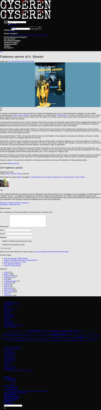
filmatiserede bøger (7, 338)
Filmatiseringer (13, 32)
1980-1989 (15, 332)
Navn (2, 230)
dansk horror (60, 334)
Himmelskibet (9, 358)
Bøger (1, 51)
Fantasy (95, 335)
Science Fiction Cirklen (13, 174)
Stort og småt (8, 292)
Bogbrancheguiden (10, 309)
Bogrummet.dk (13, 163)
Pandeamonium (62, 115)
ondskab (88, 338)
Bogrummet (8, 311)
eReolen (7, 313)
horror (39, 338)
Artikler (6, 272)
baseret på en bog (34, 335)
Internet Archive (9, 316)
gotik (23, 338)
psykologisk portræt (9, 340)
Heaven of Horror (10, 356)
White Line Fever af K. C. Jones (15, 262)
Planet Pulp (8, 363)
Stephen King (9, 30)
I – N (13, 26)
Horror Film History (10, 359)
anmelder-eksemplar (12, 335)
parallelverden (96, 338)
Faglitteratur (8, 277)
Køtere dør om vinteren (21, 115)
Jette (32, 61)
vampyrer (82, 340)
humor (44, 338)
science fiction (63, 177)
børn (41, 335)
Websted (3, 237)
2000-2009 (34, 331)
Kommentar (4, 226)
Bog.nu (6, 307)
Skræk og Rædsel (10, 366)
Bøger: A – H (12, 25)
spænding (39, 340)
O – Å (14, 28)
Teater (6, 293)
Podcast (7, 286)
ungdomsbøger (72, 340)
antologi (25, 335)
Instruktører (8, 283)
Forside (7, 21)
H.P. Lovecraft (9, 354)
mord (72, 338)
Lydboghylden (9, 323)
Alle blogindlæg (10, 23)
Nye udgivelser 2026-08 (12, 264)
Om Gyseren (8, 48)
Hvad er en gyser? (11, 33)
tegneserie (57, 340)
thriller (63, 340)
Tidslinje (7, 46)
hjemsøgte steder (31, 338)
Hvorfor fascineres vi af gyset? (15, 37)
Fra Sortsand (8, 350)
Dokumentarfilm (9, 276)
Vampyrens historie (11, 42)
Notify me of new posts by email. (13, 245)
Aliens (94, 331)
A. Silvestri (33, 177)
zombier (93, 340)
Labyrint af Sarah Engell (12, 265)
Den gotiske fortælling (12, 41)
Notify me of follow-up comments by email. (17, 241)
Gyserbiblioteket (9, 352)
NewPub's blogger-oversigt (13, 325)
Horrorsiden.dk (9, 361)
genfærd (17, 338)
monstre (66, 338)
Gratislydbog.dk (9, 314)
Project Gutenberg (10, 327)
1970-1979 (7, 331)
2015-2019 (59, 331)
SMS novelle (8, 288)
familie (91, 335)
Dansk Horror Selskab (11, 347)
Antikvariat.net (9, 302)
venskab (88, 340)
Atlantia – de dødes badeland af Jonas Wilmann (20, 260)
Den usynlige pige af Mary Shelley (16, 258)
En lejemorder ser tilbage (13, 349)
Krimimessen (8, 318)
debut (84, 335)
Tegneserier (8, 295)
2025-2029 (82, 331)
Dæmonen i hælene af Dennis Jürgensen (14, 203)
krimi (49, 338)
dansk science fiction (44, 177)
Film (5, 279)
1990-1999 (23, 332)
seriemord (31, 340)
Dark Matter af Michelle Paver (10, 204)
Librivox (6, 320)
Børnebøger (47, 335)
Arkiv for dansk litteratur (12, 304)
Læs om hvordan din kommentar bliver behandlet (51, 252)
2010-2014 (47, 331)
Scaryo (6, 365)
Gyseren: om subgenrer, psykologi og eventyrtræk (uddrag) (28, 35)
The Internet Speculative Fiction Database (18, 370)
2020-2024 (73, 331)
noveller (55, 177)
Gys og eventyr (9, 39)
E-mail (3, 234)
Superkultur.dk (9, 368)
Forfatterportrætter (10, 281)
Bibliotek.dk (8, 306)
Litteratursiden (9, 322)
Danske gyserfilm (10, 44)
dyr (88, 335)
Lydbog (6, 285)
